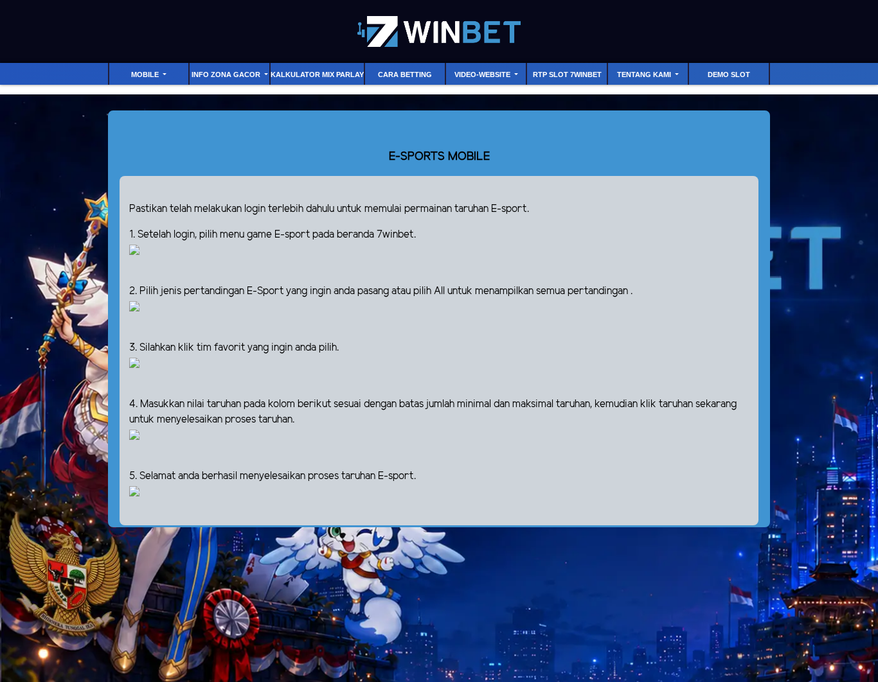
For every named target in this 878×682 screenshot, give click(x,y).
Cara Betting (405, 74)
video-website (483, 74)
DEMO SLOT (729, 74)
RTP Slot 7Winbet (567, 74)
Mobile (146, 74)
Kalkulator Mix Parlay (317, 74)
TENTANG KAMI (645, 74)
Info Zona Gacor (227, 74)
